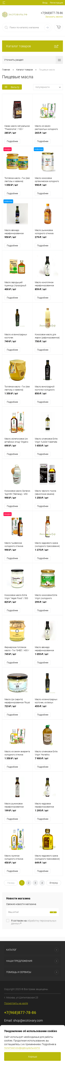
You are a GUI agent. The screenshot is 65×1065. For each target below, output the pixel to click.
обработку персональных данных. (33, 922)
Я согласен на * (33, 922)
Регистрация (56, 2)
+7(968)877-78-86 (52, 13)
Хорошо (32, 1056)
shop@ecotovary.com (28, 1020)
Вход (44, 2)
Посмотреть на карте (16, 1003)
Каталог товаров (18, 46)
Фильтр (15, 87)
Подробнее (12, 141)
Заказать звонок (54, 16)
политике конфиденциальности (22, 1048)
